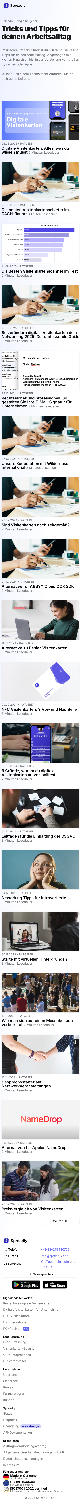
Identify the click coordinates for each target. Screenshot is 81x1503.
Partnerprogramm (16, 1394)
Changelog (11, 1426)
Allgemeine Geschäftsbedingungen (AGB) (33, 1452)
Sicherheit (10, 1381)
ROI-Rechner (12, 1329)
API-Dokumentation (17, 1432)
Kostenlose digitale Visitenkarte (26, 1303)
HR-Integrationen (15, 1322)
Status (7, 1413)
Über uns (10, 1375)
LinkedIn (62, 1262)
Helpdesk (10, 1420)
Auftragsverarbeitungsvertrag (24, 1446)
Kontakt (8, 1387)
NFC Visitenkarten (16, 1316)
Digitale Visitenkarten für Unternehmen (31, 1309)
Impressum (11, 1465)
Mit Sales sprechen (40, 1274)
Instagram (48, 1266)
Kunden (8, 1400)
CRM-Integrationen (17, 1355)
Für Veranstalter (14, 1361)
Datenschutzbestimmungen (23, 1459)
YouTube (47, 1262)
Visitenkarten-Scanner (19, 1348)
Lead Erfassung (14, 1342)
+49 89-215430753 (55, 1249)
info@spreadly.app (55, 1256)
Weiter (58, 1221)
